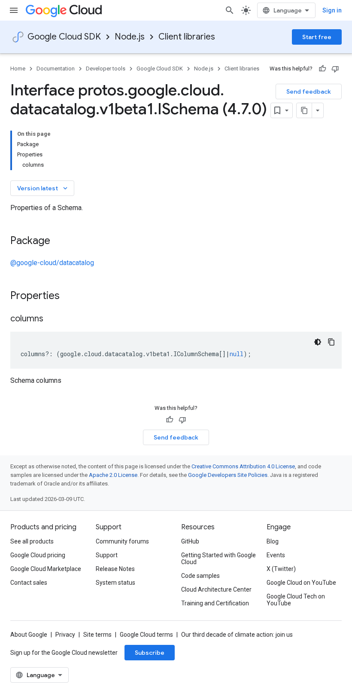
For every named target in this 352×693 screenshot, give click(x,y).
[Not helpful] (335, 68)
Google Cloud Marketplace (45, 568)
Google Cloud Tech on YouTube (296, 600)
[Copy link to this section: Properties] (70, 296)
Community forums (122, 541)
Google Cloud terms (146, 634)
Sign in (332, 10)
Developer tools (105, 68)
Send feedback (308, 91)
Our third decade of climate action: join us (237, 634)
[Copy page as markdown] (304, 110)
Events (276, 555)
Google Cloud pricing (37, 555)
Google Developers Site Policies (227, 475)
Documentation (55, 68)
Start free (316, 37)
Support (107, 555)
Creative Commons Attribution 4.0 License (243, 466)
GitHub (190, 541)
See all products (32, 541)
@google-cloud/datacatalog (52, 263)
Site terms (97, 634)
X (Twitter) (281, 568)
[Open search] (230, 10)
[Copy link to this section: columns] (52, 319)
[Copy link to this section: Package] (58, 241)
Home (17, 68)
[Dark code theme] (318, 342)
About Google (28, 634)
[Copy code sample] (331, 342)
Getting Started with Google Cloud (218, 558)
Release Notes (115, 568)
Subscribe (149, 652)
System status (115, 582)
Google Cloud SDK (64, 36)
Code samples (200, 575)
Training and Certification (215, 603)
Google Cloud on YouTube (301, 582)
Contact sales (28, 582)
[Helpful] (322, 68)
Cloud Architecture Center (216, 589)
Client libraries (186, 36)
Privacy (65, 634)
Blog (273, 541)
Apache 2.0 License (113, 475)
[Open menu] (13, 10)
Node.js (130, 36)
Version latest (43, 188)
